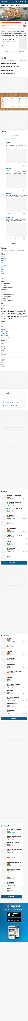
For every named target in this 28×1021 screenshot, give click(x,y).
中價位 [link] (2, 341)
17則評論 (24, 27)
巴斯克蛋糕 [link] (3, 258)
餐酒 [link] (2, 267)
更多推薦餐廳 (13, 718)
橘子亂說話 (8, 168)
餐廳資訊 (3, 5)
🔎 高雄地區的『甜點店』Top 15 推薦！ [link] (11, 395)
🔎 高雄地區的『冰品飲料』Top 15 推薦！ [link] (11, 405)
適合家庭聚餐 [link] (4, 350)
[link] (13, 498)
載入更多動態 (13, 243)
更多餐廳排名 (13, 562)
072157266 (5, 47)
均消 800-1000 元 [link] (4, 333)
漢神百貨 (5, 45)
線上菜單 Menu (14, 94)
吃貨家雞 (8, 142)
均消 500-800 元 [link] (4, 331)
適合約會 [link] (3, 348)
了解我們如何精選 (20, 31)
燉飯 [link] (2, 269)
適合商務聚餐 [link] (4, 354)
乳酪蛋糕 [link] (3, 256)
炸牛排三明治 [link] (4, 265)
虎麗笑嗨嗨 (8, 193)
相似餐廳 (18, 5)
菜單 (8, 5)
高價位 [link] (2, 343)
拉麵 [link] (2, 271)
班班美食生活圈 (9, 217)
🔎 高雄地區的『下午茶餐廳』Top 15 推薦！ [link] (12, 399)
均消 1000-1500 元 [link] (5, 335)
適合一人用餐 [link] (4, 355)
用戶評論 (3, 132)
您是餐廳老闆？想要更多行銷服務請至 (14, 51)
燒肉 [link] (2, 262)
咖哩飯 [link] (2, 273)
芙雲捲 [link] (2, 260)
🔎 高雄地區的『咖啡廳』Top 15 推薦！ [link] (11, 402)
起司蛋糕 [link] (3, 254)
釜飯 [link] (2, 264)
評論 (12, 5)
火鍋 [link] (2, 275)
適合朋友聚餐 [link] (4, 352)
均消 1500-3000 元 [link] (5, 337)
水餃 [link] (2, 277)
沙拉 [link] (2, 278)
